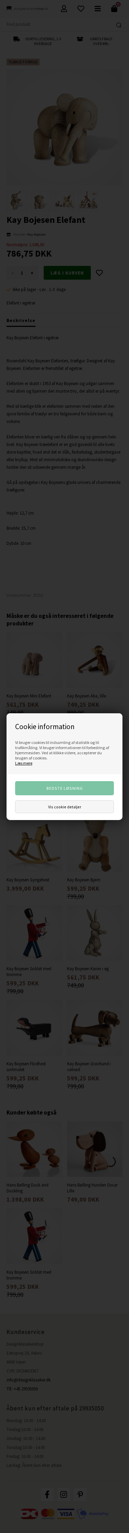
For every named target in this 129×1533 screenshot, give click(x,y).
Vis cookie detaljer (64, 806)
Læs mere (23, 763)
